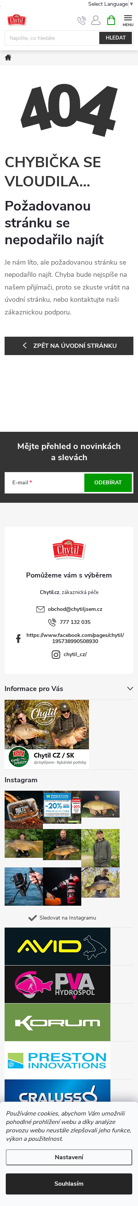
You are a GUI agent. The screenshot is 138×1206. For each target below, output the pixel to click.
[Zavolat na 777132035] (82, 20)
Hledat (116, 38)
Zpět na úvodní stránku (75, 346)
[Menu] (128, 20)
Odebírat (108, 482)
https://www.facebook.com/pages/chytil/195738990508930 (75, 638)
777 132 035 (75, 622)
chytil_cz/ (75, 654)
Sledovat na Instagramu (67, 917)
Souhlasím (69, 1184)
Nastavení (69, 1157)
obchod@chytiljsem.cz (75, 609)
